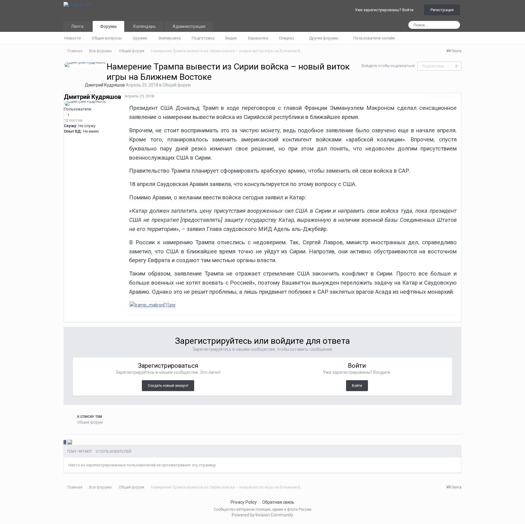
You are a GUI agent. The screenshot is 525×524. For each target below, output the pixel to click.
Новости (72, 38)
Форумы (108, 26)
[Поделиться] (459, 96)
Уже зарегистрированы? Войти (385, 10)
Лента (77, 26)
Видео (231, 38)
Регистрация (442, 10)
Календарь (144, 26)
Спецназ (287, 38)
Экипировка (169, 38)
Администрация (189, 26)
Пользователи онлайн (374, 38)
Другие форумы (324, 38)
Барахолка (258, 38)
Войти (357, 386)
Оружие (140, 38)
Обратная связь (278, 502)
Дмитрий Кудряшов (105, 85)
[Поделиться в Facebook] (74, 442)
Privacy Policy (244, 502)
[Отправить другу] (78, 442)
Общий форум (177, 85)
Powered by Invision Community (262, 514)
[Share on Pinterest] (82, 442)
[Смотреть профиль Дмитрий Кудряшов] (85, 64)
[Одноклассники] (69, 442)
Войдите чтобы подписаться (388, 65)
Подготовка (203, 38)
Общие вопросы (107, 38)
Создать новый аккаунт (168, 386)
